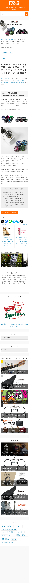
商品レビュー (22, 535)
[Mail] (21, 221)
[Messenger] (14, 221)
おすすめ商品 (7, 526)
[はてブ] (17, 221)
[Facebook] (6, 221)
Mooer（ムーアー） (6, 78)
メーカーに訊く (20, 532)
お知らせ (18, 526)
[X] (2, 221)
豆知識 (14, 539)
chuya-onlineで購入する (9, 212)
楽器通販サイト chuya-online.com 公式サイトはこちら (14, 325)
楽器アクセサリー (7, 52)
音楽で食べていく (7, 542)
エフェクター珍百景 (7, 532)
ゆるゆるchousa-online (9, 529)
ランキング (4, 535)
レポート (12, 535)
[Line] (10, 221)
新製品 (4, 58)
